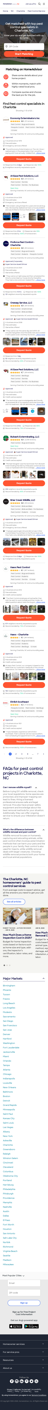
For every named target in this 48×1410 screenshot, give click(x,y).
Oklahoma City (10, 1176)
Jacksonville (9, 1052)
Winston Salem (10, 1158)
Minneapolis (9, 1109)
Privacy (9, 1390)
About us (7, 1368)
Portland (7, 1180)
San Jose (7, 1030)
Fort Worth (8, 1224)
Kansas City (9, 1118)
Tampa (6, 1065)
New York (8, 1136)
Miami (6, 1056)
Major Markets (12, 978)
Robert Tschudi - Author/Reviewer (17, 928)
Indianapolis (9, 1078)
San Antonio (9, 1233)
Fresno (6, 999)
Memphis (7, 1202)
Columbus (8, 1171)
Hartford (7, 1038)
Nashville (7, 1207)
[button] (7, 216)
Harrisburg (8, 1185)
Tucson (6, 994)
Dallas (6, 1216)
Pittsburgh (8, 1193)
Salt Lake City (10, 1238)
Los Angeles (9, 1008)
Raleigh (6, 1154)
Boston (6, 1096)
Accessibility (36, 1391)
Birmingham (9, 985)
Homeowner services (14, 1344)
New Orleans (9, 1087)
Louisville (7, 1083)
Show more (41, 153)
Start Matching (24, 54)
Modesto (7, 1012)
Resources (8, 1360)
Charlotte (8, 1145)
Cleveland (8, 1167)
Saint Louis (8, 1123)
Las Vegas (8, 1127)
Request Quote (24, 159)
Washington (9, 1043)
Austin (6, 1211)
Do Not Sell (26, 1390)
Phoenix (7, 990)
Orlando (7, 1061)
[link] (24, 126)
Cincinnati (8, 1162)
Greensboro (9, 1149)
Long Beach (9, 1003)
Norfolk (6, 1242)
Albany (6, 1131)
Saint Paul (8, 1114)
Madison (7, 1260)
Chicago (7, 1074)
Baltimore (8, 1092)
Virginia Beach (10, 1251)
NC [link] (12, 11)
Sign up (24, 1303)
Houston (7, 1229)
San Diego (8, 1021)
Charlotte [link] (20, 11)
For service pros (11, 1352)
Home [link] (5, 11)
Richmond (8, 1247)
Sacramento (9, 1016)
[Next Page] (43, 754)
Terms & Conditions (39, 1395)
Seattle (6, 1255)
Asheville (7, 1140)
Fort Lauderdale (11, 1047)
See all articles (14, 901)
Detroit (6, 1100)
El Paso (6, 1220)
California (17, 1390)
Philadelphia (9, 1189)
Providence (9, 1198)
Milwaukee (8, 1264)
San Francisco (10, 1025)
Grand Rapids (10, 1105)
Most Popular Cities (12, 1275)
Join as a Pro (30, 4)
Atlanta (6, 1069)
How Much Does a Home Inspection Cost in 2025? (17, 936)
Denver (6, 1034)
